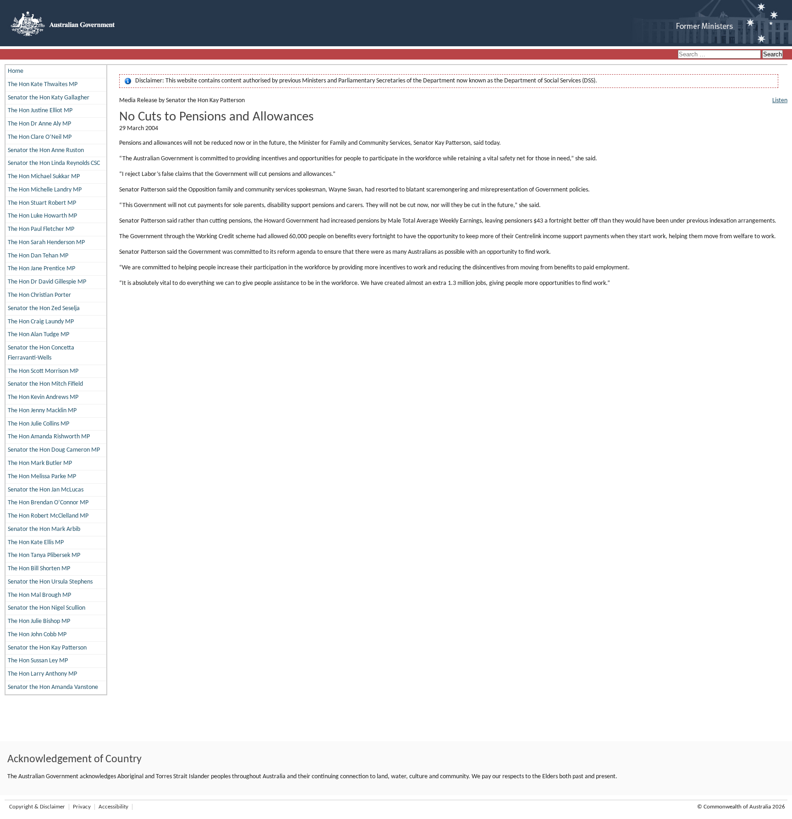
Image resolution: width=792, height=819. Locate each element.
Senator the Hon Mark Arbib (44, 529)
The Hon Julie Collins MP (38, 424)
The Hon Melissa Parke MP (42, 477)
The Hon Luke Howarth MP (42, 216)
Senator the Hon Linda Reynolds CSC (54, 163)
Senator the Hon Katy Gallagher (48, 98)
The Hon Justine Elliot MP (40, 111)
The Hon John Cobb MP (37, 635)
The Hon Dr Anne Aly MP (39, 124)
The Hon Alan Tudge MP (38, 335)
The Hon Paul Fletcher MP (41, 229)
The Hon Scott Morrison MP (43, 371)
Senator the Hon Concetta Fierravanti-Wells (41, 353)
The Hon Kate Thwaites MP (42, 84)
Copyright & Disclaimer (37, 807)
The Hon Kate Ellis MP (36, 543)
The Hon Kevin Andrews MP (43, 397)
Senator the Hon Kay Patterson (47, 648)
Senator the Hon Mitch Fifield (45, 384)
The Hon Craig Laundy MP (41, 322)
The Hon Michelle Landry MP (45, 190)
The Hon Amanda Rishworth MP (49, 437)
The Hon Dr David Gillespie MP (47, 282)
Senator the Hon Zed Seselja (44, 308)
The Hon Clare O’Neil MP (40, 137)
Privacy (82, 807)
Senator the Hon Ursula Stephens (50, 582)
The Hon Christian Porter (39, 295)
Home (15, 71)
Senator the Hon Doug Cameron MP (54, 450)
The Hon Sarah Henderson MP (46, 243)
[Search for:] (720, 55)
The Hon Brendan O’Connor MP (48, 503)
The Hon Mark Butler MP (40, 463)
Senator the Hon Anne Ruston (46, 150)
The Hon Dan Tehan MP (38, 256)
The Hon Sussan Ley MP (38, 661)
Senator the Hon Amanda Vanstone (53, 687)
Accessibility (113, 807)
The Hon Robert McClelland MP (48, 516)
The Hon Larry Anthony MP (42, 674)
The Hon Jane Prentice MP (41, 269)
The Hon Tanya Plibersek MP (44, 555)
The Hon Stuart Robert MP (42, 203)
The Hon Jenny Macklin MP (42, 411)
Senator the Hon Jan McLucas (45, 490)
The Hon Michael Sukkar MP (44, 177)
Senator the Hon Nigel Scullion (46, 608)
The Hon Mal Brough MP (39, 595)
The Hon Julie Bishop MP (39, 621)
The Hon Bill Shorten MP (39, 569)
